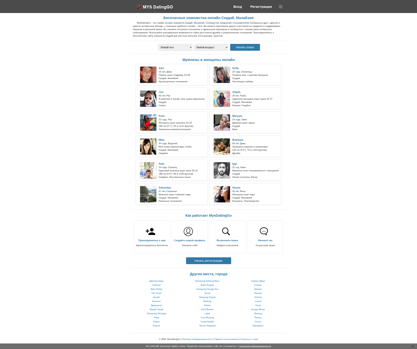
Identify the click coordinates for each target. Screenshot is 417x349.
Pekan (207, 305)
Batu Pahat (156, 289)
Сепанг (258, 285)
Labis (207, 313)
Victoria (258, 297)
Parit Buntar (207, 309)
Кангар (258, 293)
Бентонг (156, 301)
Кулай (156, 297)
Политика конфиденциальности (197, 339)
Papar (156, 321)
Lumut (258, 301)
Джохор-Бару (157, 281)
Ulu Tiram (156, 293)
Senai (207, 293)
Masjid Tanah (156, 309)
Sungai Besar (258, 309)
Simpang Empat (207, 297)
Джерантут (156, 305)
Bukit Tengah (207, 285)
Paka (156, 317)
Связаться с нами (249, 339)
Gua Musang (207, 317)
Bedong (207, 301)
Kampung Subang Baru (207, 281)
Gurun (258, 321)
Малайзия (258, 325)
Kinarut (156, 325)
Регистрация (261, 6)
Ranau (258, 317)
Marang (258, 313)
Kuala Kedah (207, 321)
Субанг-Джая (258, 281)
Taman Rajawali (207, 325)
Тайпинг (156, 285)
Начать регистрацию (208, 260)
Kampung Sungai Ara (207, 289)
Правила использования (227, 339)
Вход (237, 6)
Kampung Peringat (156, 313)
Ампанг (258, 289)
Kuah (258, 305)
